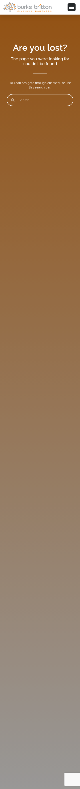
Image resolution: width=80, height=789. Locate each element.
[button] (72, 7)
